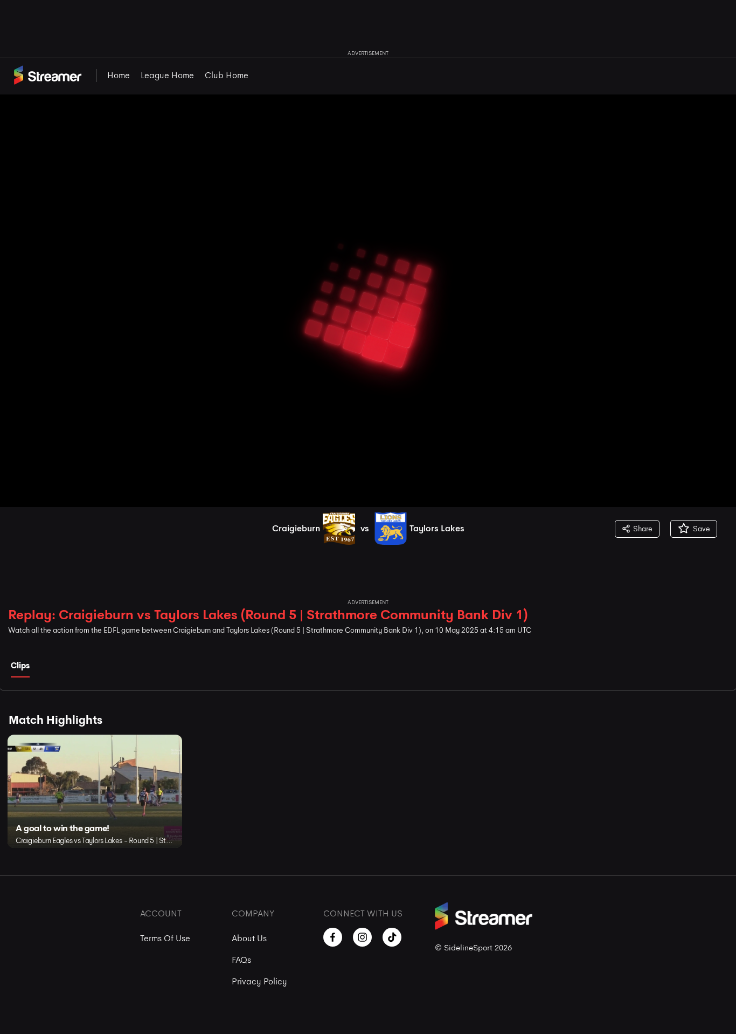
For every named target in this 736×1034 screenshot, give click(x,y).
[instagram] (362, 937)
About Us (249, 938)
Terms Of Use (165, 938)
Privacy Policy (259, 981)
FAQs (241, 959)
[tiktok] (392, 937)
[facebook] (332, 937)
